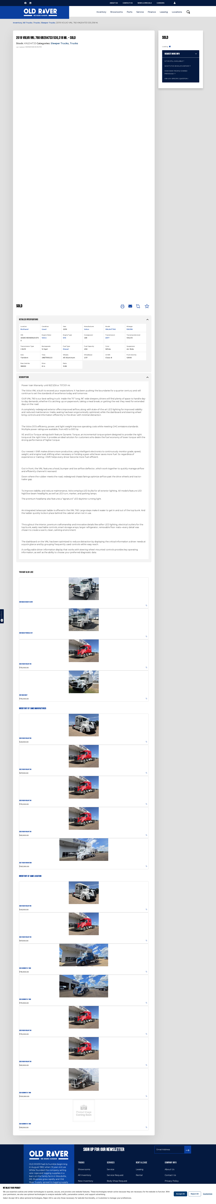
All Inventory (84, 1175)
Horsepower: (88, 335)
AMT (107, 338)
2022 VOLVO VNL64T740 (25, 769)
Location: (23, 326)
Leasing (164, 12)
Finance (152, 12)
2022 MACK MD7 (23, 695)
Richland (24, 329)
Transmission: (110, 335)
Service (140, 12)
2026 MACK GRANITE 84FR (26, 602)
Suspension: (131, 346)
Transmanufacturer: (133, 335)
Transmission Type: (27, 346)
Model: (107, 326)
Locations (177, 12)
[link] (122, 306)
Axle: (22, 355)
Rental (139, 1175)
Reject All (195, 1194)
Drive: (44, 363)
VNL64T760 (110, 329)
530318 (129, 329)
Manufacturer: (89, 326)
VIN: (21, 335)
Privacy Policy (172, 1181)
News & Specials (145, 3)
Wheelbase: (88, 355)
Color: (107, 346)
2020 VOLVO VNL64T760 (25, 738)
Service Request (115, 1175)
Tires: (44, 355)
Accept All (180, 1194)
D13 (64, 338)
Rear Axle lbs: (25, 363)
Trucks (37, 23)
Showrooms (116, 12)
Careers (160, 3)
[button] (175, 3)
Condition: (45, 326)
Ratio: (65, 363)
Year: (64, 326)
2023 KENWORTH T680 (25, 968)
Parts (129, 12)
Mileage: (130, 326)
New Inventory (85, 1181)
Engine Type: (67, 335)
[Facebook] (25, 3)
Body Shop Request (117, 1181)
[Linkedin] (30, 3)
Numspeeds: (46, 346)
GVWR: (107, 355)
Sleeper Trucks (48, 23)
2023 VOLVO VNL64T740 (25, 664)
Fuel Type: (66, 346)
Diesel (66, 349)
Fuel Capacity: (89, 346)
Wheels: (66, 355)
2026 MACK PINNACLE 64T (26, 633)
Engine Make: (46, 335)
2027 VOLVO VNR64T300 (25, 863)
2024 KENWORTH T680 (25, 1093)
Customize (207, 1194)
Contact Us (128, 3)
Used (44, 329)
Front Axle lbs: (131, 355)
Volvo (86, 329)
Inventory (101, 12)
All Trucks (27, 23)
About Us (114, 3)
